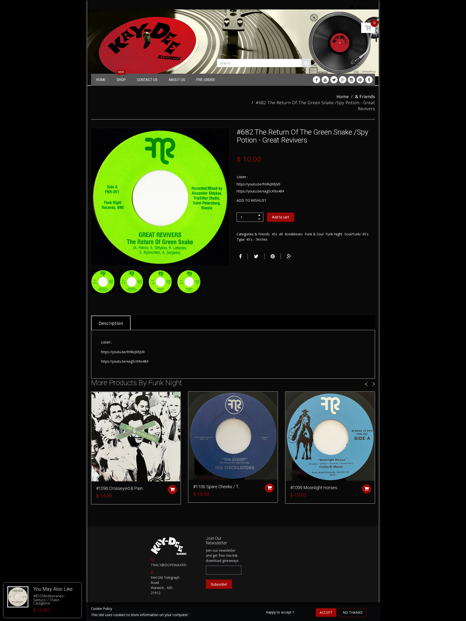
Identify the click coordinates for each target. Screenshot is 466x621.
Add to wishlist (251, 200)
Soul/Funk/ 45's (356, 234)
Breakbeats (294, 234)
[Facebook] (316, 79)
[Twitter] (334, 79)
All (281, 234)
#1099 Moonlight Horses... (314, 487)
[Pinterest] (360, 79)
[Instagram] (351, 79)
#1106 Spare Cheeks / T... (216, 486)
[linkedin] (325, 79)
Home (342, 96)
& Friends (365, 96)
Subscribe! (219, 584)
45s (274, 234)
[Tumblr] (369, 79)
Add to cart (280, 217)
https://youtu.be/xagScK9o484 (260, 191)
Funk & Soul (314, 234)
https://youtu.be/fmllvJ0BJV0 (258, 184)
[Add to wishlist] (95, 397)
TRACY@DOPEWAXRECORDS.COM (178, 565)
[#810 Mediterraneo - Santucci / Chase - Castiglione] (17, 596)
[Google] (342, 79)
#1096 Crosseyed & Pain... (120, 488)
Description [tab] (111, 323)
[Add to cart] (172, 489)
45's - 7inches (256, 239)
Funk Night (333, 234)
